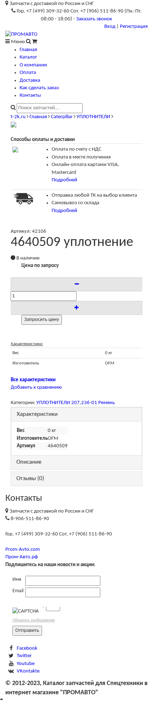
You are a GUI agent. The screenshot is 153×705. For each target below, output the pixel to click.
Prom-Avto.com (22, 549)
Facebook (27, 648)
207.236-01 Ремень (93, 403)
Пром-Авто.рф (21, 557)
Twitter (24, 656)
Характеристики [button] (37, 414)
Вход (109, 26)
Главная (28, 49)
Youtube (26, 663)
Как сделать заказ (39, 88)
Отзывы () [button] (30, 478)
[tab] (76, 415)
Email (17, 591)
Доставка (30, 80)
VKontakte (28, 671)
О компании (33, 65)
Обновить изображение (33, 620)
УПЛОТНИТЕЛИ (93, 117)
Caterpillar (62, 117)
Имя (16, 579)
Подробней (64, 180)
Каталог (28, 57)
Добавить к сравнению (36, 387)
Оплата (28, 72)
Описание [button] (28, 462)
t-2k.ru (18, 117)
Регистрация (134, 26)
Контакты (30, 95)
